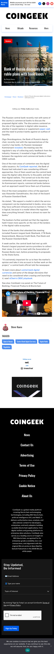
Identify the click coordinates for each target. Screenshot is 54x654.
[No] (51, 646)
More (46, 28)
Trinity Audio (25, 109)
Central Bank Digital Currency (26, 341)
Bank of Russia (8, 341)
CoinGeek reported (28, 166)
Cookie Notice (27, 486)
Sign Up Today (11, 628)
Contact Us (27, 445)
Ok (27, 650)
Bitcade (20, 28)
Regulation (7, 347)
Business (8, 41)
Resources (33, 28)
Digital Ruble (44, 341)
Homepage (8, 97)
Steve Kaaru (10, 79)
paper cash (45, 129)
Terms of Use (27, 465)
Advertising (27, 455)
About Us (27, 496)
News (7, 28)
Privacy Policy (27, 475)
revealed (18, 147)
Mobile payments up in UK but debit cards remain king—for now (23, 3)
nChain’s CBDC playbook (20, 278)
